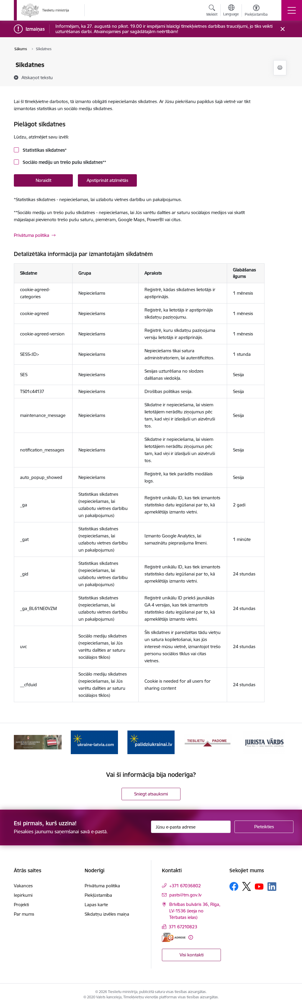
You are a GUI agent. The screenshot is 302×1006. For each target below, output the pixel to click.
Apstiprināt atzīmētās (107, 180)
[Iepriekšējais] (23, 742)
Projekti (21, 904)
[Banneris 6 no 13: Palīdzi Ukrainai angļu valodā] (94, 742)
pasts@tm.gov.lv (185, 895)
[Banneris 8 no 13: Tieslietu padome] (208, 742)
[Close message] (283, 29)
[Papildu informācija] (190, 937)
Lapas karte (96, 904)
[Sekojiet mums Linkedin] (271, 886)
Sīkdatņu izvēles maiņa (107, 914)
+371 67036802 (185, 885)
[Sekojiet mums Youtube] (259, 886)
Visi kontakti (191, 955)
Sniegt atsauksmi (151, 794)
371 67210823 (183, 927)
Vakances (23, 885)
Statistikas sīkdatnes (44, 150)
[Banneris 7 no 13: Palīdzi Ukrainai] (151, 742)
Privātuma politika (31, 235)
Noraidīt (43, 180)
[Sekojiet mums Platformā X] (246, 886)
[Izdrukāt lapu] (280, 68)
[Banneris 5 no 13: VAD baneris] (38, 742)
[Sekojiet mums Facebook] (233, 886)
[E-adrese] (174, 937)
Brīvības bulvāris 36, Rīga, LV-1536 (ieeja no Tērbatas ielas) (194, 910)
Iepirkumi (23, 895)
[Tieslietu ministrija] (45, 10)
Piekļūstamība (98, 895)
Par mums (24, 914)
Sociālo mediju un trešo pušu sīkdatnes (64, 162)
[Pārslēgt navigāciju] (291, 10)
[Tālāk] (278, 742)
